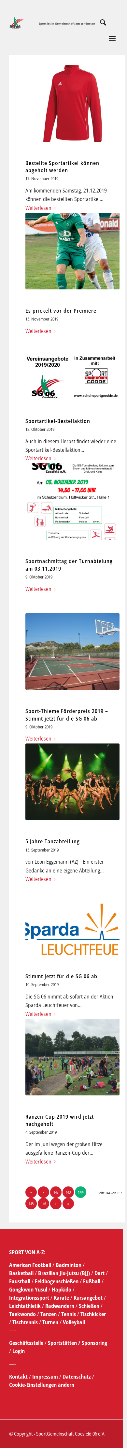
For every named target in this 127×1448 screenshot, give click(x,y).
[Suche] (99, 22)
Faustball (19, 1281)
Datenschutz (77, 1376)
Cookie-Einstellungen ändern (41, 1384)
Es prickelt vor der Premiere (60, 310)
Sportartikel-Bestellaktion (57, 421)
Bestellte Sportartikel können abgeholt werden (62, 166)
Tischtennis (25, 1322)
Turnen (50, 1322)
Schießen (89, 1306)
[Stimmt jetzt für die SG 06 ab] (72, 929)
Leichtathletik (25, 1306)
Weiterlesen (38, 207)
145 (31, 1203)
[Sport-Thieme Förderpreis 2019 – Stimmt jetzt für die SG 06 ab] (72, 651)
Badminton (69, 1265)
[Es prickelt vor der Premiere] (72, 251)
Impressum (45, 1376)
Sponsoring (94, 1343)
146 (43, 1203)
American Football (30, 1265)
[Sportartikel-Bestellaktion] (72, 377)
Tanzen (48, 1314)
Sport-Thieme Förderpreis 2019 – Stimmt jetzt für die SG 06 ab (66, 714)
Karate (61, 1297)
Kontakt (19, 1376)
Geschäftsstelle (26, 1343)
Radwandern (59, 1306)
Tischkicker (93, 1314)
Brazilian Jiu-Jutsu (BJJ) (64, 1273)
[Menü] (101, 49)
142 (55, 1192)
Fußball (92, 1281)
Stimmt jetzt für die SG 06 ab (61, 976)
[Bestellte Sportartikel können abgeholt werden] (72, 103)
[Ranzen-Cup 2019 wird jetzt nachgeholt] (72, 1057)
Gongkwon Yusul (28, 1289)
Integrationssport (29, 1297)
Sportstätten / (64, 1343)
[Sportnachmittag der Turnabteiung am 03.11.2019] (72, 501)
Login (18, 1351)
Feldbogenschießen (56, 1281)
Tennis (68, 1314)
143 (68, 1192)
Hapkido (61, 1289)
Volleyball (74, 1322)
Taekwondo (22, 1314)
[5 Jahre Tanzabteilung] (72, 781)
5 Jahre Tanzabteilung (52, 841)
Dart (99, 1273)
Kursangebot (88, 1297)
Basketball (22, 1273)
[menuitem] (99, 22)
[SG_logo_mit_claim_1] (52, 22)
